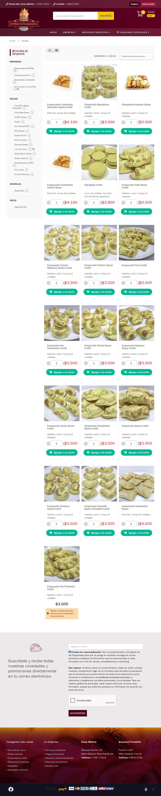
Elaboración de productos (56, 762)
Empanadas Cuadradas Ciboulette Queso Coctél (60, 106)
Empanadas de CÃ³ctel (24, 69)
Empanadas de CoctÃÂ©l (25, 87)
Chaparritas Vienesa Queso (136, 104)
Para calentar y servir (17, 750)
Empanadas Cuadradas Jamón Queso (60, 186)
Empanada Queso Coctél (135, 425)
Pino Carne (20, 169)
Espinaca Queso (23, 144)
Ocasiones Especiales (133, 32)
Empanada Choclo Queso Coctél (97, 347)
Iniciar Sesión (148, 4)
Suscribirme (77, 713)
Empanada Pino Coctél (134, 265)
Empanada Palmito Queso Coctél (98, 266)
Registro (135, 4)
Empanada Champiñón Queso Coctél (97, 427)
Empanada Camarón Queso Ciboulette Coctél (97, 507)
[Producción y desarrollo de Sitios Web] (145, 789)
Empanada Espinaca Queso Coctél (133, 347)
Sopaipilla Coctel (93, 184)
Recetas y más (51, 766)
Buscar (104, 15)
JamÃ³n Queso (22, 117)
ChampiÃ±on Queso (24, 153)
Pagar (150, 16)
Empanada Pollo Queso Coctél (134, 186)
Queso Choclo (22, 135)
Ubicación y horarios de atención (59, 758)
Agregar (63, 131)
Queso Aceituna (22, 158)
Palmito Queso (22, 140)
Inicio (53, 32)
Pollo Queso (21, 130)
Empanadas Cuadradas (24, 80)
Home (12, 41)
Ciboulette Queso (23, 112)
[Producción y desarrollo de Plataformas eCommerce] (152, 789)
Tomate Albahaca (23, 174)
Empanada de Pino (24, 75)
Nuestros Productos (95, 32)
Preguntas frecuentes (54, 754)
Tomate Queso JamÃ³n (24, 163)
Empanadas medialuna (18, 769)
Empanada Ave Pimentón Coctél (61, 588)
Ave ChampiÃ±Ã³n (23, 126)
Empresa (68, 32)
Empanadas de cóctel (17, 758)
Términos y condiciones (55, 750)
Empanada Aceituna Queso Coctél (58, 507)
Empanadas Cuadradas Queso (134, 507)
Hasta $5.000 (20, 207)
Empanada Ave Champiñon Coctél (57, 347)
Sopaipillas (20, 190)
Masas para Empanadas (18, 762)
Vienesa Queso (24, 149)
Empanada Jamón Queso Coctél (60, 427)
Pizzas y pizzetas (15, 754)
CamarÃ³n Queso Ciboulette (20, 106)
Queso (18, 121)
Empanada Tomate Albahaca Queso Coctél (59, 266)
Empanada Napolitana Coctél (96, 106)
